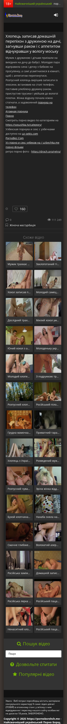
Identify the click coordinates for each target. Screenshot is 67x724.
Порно (10, 116)
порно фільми (14, 147)
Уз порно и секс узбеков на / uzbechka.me (32, 142)
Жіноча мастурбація (23, 225)
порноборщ (13, 14)
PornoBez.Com (15, 138)
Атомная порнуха (17, 111)
